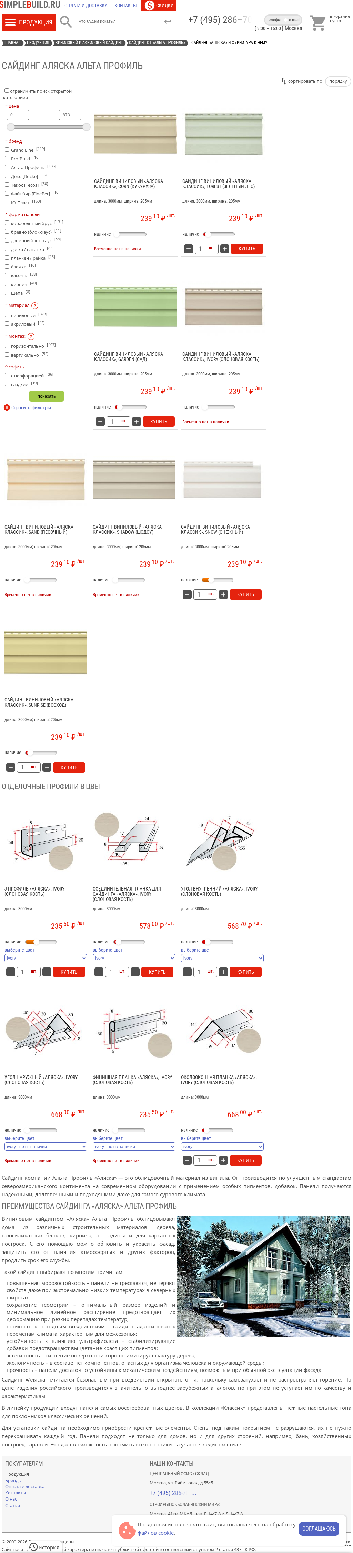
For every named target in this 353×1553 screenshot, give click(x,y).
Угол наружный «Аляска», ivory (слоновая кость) (41, 1080)
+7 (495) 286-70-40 (173, 1492)
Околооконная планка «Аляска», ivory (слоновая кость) (219, 1080)
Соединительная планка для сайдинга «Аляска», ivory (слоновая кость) (127, 894)
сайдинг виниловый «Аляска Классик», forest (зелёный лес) (218, 184)
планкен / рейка (33, 257)
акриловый (28, 323)
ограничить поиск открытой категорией (37, 94)
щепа (20, 292)
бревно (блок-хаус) (36, 231)
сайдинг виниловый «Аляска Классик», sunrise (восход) (38, 702)
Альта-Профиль (33, 166)
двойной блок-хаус (36, 240)
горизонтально (33, 345)
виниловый (29, 314)
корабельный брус (37, 222)
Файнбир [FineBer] (35, 193)
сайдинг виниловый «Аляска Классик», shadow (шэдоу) (127, 529)
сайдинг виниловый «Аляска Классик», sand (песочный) (38, 529)
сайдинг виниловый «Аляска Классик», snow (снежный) (215, 529)
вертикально (30, 354)
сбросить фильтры (31, 407)
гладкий (24, 383)
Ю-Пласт (26, 202)
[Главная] (31, 5)
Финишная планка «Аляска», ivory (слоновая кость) (132, 1080)
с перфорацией (32, 375)
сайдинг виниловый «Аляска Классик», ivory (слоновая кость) (220, 357)
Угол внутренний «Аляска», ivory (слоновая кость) (219, 891)
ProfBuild (25, 158)
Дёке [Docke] (30, 175)
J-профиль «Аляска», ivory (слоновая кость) (34, 891)
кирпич (24, 283)
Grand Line (28, 149)
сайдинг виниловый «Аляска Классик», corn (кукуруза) (128, 184)
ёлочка (23, 266)
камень (24, 275)
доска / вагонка (32, 249)
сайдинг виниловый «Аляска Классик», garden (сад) (128, 357)
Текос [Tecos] (29, 184)
